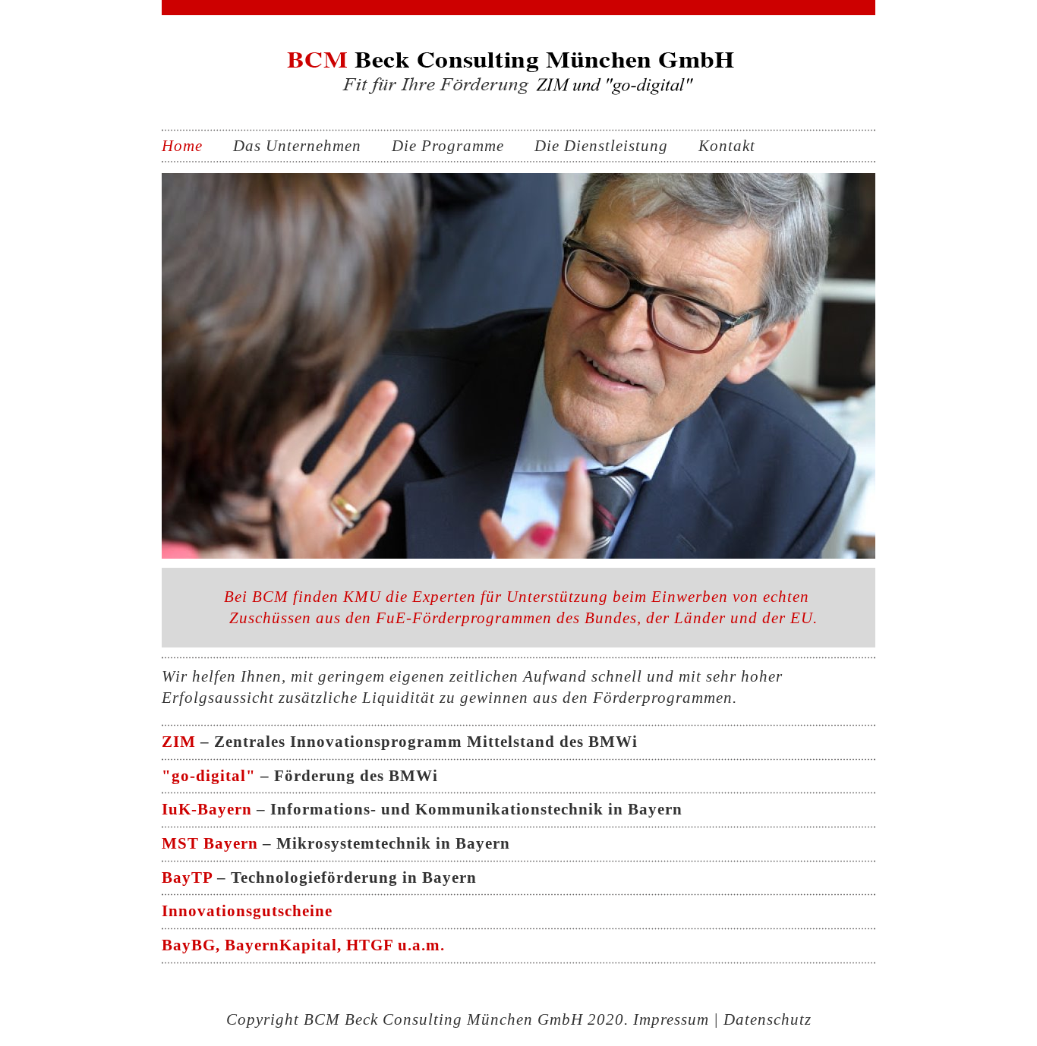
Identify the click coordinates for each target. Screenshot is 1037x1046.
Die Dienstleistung (601, 145)
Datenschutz (767, 1019)
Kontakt (726, 145)
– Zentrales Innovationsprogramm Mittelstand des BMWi (400, 742)
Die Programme (448, 145)
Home (182, 145)
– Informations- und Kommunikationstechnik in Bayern (422, 809)
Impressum (671, 1019)
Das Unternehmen (297, 145)
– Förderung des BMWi (300, 776)
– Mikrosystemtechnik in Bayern (336, 843)
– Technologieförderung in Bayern (319, 877)
